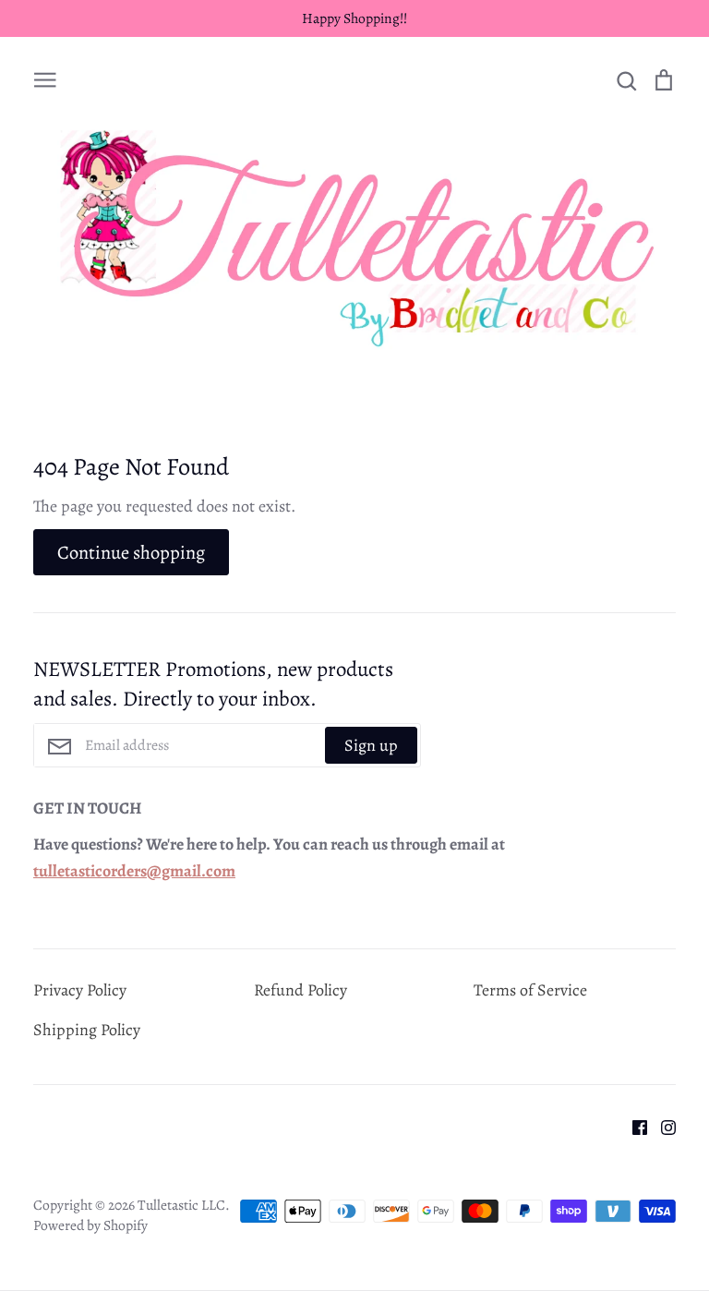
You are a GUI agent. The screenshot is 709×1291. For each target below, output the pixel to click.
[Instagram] (661, 1126)
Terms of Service (530, 990)
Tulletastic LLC (181, 1204)
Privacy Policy (79, 990)
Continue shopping (131, 552)
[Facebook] (633, 1126)
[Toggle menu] (45, 77)
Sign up (371, 745)
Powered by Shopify (90, 1225)
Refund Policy (300, 990)
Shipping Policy (86, 1030)
